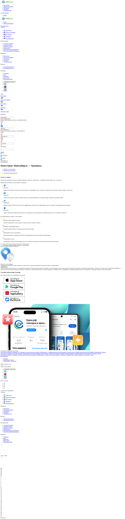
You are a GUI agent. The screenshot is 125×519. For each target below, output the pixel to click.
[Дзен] (4, 388)
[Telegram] (4, 386)
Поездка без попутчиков (9, 170)
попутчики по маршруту (14, 352)
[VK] (4, 383)
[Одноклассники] (4, 385)
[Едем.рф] (7, 2)
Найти (2, 152)
